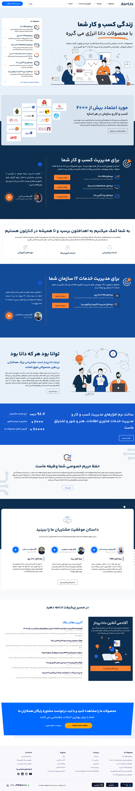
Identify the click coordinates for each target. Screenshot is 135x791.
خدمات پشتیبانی (109, 252)
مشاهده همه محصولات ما (29, 82)
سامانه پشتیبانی (26, 756)
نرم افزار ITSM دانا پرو (25, 35)
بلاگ (63, 756)
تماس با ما (95, 760)
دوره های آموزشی (25, 252)
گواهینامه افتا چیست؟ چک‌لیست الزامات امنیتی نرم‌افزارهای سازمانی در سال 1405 (52, 628)
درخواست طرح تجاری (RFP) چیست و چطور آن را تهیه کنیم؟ (62, 652)
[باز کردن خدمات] (66, 4)
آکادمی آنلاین (61, 760)
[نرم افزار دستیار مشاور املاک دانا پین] (36, 55)
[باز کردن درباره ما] (95, 4)
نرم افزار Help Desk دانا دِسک (22, 44)
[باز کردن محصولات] (106, 4)
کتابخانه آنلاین (60, 767)
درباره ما (96, 752)
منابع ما (63, 752)
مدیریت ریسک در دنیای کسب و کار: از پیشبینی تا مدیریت (62, 672)
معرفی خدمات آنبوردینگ (24, 760)
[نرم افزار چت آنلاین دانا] (36, 63)
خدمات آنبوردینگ (67, 253)
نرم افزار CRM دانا (26, 26)
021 (18, 785)
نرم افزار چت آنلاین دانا (24, 62)
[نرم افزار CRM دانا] (36, 27)
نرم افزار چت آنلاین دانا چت (124, 764)
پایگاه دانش (61, 764)
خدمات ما (28, 752)
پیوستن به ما (95, 767)
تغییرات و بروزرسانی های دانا (56, 771)
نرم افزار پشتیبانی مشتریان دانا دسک (121, 760)
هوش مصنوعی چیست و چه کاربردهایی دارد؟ (66, 640)
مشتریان (96, 764)
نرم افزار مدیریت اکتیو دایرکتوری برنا (20, 71)
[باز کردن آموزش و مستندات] (77, 4)
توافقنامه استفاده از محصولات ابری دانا (87, 771)
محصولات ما (128, 752)
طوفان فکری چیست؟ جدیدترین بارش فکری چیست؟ (64, 662)
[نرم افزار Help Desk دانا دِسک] (36, 45)
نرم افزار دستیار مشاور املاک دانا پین (20, 53)
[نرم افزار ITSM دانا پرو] (36, 36)
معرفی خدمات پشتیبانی (24, 764)
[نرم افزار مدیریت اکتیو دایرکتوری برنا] (36, 72)
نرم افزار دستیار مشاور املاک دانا (122, 775)
